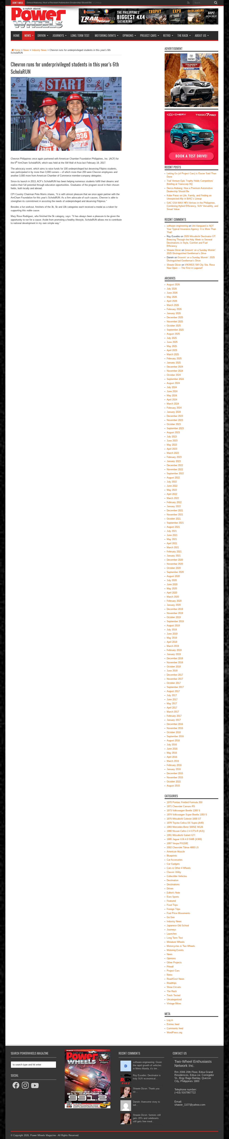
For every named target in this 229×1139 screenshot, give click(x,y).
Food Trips (172, 905)
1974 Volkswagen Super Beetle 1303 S (187, 814)
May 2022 (172, 490)
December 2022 (175, 465)
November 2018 (175, 662)
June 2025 (172, 342)
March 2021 (173, 547)
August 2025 (173, 334)
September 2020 (175, 572)
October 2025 (174, 325)
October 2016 (174, 732)
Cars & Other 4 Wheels (179, 868)
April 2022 (172, 494)
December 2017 (175, 674)
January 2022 (174, 506)
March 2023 (173, 453)
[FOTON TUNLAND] (148, 23)
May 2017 (172, 703)
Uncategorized (174, 999)
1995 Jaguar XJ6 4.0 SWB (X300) (184, 839)
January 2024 (174, 412)
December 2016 (175, 724)
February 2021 (174, 551)
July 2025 (172, 338)
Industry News (39, 50)
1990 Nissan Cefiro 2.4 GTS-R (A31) (185, 831)
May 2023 (172, 444)
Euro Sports (173, 896)
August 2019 (173, 625)
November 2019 (175, 613)
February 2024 (174, 407)
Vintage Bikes (174, 1003)
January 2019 (174, 654)
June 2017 (172, 699)
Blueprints (172, 855)
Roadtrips (172, 983)
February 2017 (174, 716)
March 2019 (173, 646)
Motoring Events (105, 35)
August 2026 (173, 284)
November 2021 (175, 514)
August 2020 (173, 576)
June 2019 (172, 633)
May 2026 (172, 297)
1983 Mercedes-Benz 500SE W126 (185, 827)
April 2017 (172, 707)
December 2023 (175, 416)
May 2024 (172, 395)
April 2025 (172, 350)
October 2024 (174, 375)
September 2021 (175, 522)
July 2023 (172, 436)
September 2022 (175, 473)
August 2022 (173, 477)
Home (16, 35)
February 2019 (174, 650)
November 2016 (175, 728)
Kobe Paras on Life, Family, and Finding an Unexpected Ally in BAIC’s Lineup (64, 2)
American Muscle (176, 851)
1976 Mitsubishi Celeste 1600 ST (184, 818)
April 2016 (172, 757)
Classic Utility (174, 872)
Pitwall (170, 966)
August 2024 (173, 383)
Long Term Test (80, 35)
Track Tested (173, 995)
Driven (42, 35)
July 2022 (172, 481)
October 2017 (174, 683)
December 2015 (175, 773)
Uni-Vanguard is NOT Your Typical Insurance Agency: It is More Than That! (191, 229)
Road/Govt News (175, 979)
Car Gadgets (173, 864)
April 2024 (172, 399)
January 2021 (174, 555)
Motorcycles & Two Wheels (181, 946)
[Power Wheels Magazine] (38, 25)
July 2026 (172, 288)
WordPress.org (174, 1032)
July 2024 (172, 387)
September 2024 (175, 379)
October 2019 (174, 617)
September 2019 (175, 621)
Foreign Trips (173, 909)
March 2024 (173, 403)
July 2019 (172, 629)
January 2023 (174, 461)
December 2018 (175, 658)
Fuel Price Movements (178, 913)
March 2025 (173, 354)
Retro (166, 35)
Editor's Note (173, 892)
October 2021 (174, 518)
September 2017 (175, 687)
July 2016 (172, 744)
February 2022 (174, 502)
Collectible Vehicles (177, 876)
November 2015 (175, 777)
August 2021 (173, 527)
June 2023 (172, 440)
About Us (200, 35)
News (28, 35)
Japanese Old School (178, 925)
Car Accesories (174, 859)
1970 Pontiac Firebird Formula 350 (184, 802)
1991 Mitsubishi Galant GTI (181, 835)
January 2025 (174, 362)
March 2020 (173, 596)
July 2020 (172, 580)
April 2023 (172, 449)
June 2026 (172, 292)
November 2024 (175, 370)
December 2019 (175, 609)
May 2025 (172, 346)
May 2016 (172, 752)
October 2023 (174, 424)
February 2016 (174, 765)
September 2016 (175, 736)
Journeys (58, 35)
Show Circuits (174, 987)
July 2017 (172, 695)
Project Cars (148, 35)
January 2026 (174, 313)
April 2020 (172, 592)
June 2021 (172, 535)
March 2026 (173, 305)
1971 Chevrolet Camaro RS (181, 806)
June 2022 (172, 485)
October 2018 (174, 666)
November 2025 (175, 321)
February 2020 (174, 601)
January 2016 (174, 769)
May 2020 (172, 588)
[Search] (215, 2)
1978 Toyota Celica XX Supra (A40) (185, 822)
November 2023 (175, 420)
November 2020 (175, 564)
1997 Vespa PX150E (177, 843)
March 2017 (173, 711)
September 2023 (175, 428)
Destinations (173, 884)
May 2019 (172, 637)
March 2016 (173, 761)
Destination (172, 880)
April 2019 (172, 642)
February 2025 (174, 358)
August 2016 (173, 740)
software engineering (177, 225)
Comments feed (175, 1028)
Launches (172, 933)
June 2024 (172, 391)
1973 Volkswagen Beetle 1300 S (183, 810)
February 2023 (174, 457)
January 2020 (174, 605)
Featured (171, 901)
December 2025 (175, 317)
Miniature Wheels (176, 942)
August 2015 (173, 785)
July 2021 (172, 531)
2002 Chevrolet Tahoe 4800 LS (183, 847)
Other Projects (174, 962)
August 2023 (173, 432)
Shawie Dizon (174, 250)
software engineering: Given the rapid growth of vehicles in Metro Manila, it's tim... (147, 1065)
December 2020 (175, 559)
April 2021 (172, 543)
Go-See (171, 917)
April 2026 (172, 301)
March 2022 (173, 498)
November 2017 (175, 679)
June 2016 (172, 748)
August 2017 (173, 691)
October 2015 (174, 781)
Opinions (128, 35)
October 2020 (174, 568)
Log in (170, 1020)
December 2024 (175, 366)
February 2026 (174, 309)
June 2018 (172, 670)
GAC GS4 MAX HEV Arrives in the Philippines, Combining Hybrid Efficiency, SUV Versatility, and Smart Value (192, 206)
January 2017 (174, 720)
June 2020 (172, 584)
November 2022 (175, 469)
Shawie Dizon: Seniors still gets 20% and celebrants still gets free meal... (147, 1118)
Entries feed (173, 1024)
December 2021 (175, 510)
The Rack (182, 35)
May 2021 (172, 539)
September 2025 (175, 329)
